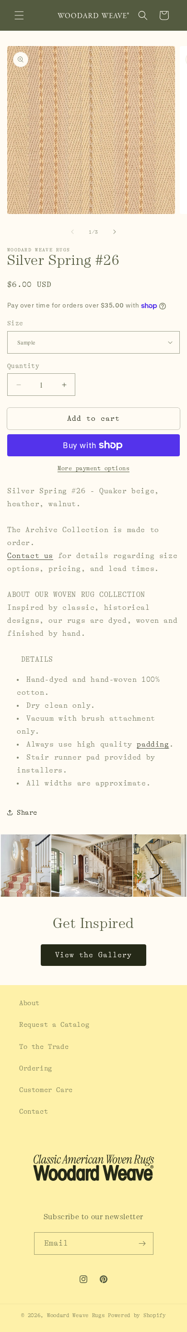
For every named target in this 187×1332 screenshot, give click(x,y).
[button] (19, 15)
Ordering (35, 1068)
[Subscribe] (142, 1243)
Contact (33, 1111)
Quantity (23, 365)
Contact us (30, 556)
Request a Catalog (54, 1024)
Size (15, 323)
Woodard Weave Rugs (76, 1315)
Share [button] (27, 812)
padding (153, 744)
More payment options (93, 468)
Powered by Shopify (137, 1315)
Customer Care (46, 1090)
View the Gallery (93, 955)
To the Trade (44, 1046)
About (29, 1003)
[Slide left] (72, 231)
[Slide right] (114, 231)
